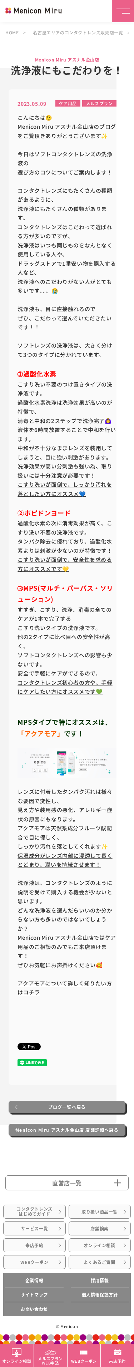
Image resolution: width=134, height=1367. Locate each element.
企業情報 (34, 1280)
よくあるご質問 (99, 1262)
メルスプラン (99, 103)
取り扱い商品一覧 (99, 1212)
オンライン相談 (99, 1245)
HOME (12, 32)
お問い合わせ (34, 1309)
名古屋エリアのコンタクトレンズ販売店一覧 (78, 32)
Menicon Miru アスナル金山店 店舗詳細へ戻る (67, 1130)
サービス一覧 (34, 1228)
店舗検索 (99, 1228)
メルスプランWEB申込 (50, 1360)
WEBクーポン (34, 1262)
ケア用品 (68, 103)
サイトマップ (34, 1295)
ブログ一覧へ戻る (67, 1107)
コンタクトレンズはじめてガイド (34, 1211)
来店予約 (34, 1245)
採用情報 (100, 1280)
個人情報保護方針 (100, 1295)
